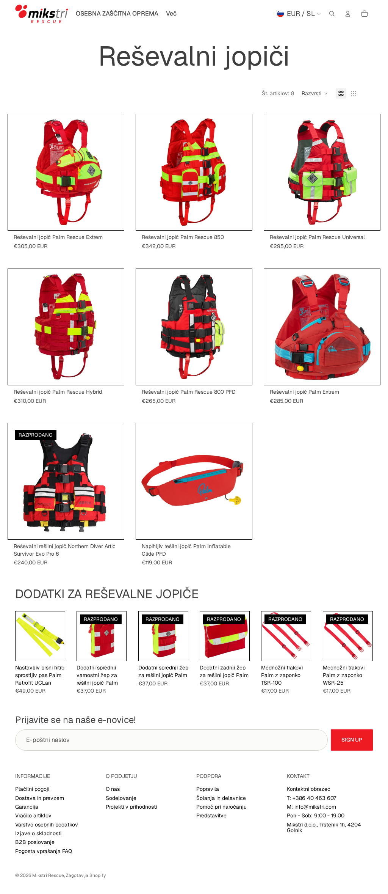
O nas (113, 789)
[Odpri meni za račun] (348, 13)
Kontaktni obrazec (308, 789)
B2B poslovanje (35, 842)
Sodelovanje (121, 798)
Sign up (351, 739)
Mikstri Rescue (48, 875)
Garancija (26, 806)
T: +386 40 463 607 (311, 798)
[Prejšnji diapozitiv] (23, 172)
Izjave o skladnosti (38, 833)
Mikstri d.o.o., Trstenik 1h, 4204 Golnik (324, 827)
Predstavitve (211, 815)
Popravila (207, 789)
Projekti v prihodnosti (131, 806)
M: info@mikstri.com (311, 806)
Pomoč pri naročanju (221, 806)
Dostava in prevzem (39, 798)
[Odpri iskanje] (332, 13)
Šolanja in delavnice (221, 798)
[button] (315, 93)
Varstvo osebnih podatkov (46, 824)
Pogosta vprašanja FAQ (43, 851)
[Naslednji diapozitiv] (108, 172)
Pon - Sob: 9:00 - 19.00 (315, 815)
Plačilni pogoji (32, 789)
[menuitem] (171, 13)
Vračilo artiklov (33, 815)
